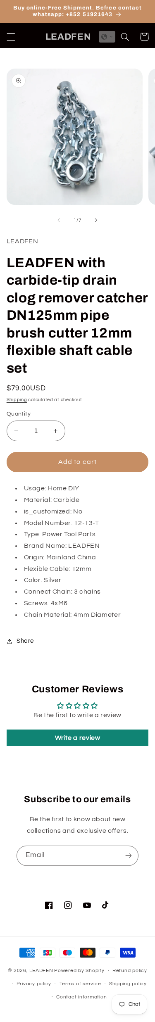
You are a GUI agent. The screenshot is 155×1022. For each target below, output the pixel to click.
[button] (10, 36)
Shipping (17, 399)
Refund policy (129, 970)
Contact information (81, 997)
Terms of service (80, 984)
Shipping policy (128, 984)
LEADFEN (41, 970)
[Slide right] (96, 221)
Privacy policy (34, 984)
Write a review (77, 737)
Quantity (19, 414)
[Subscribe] (128, 856)
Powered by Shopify (79, 970)
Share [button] (25, 641)
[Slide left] (59, 221)
